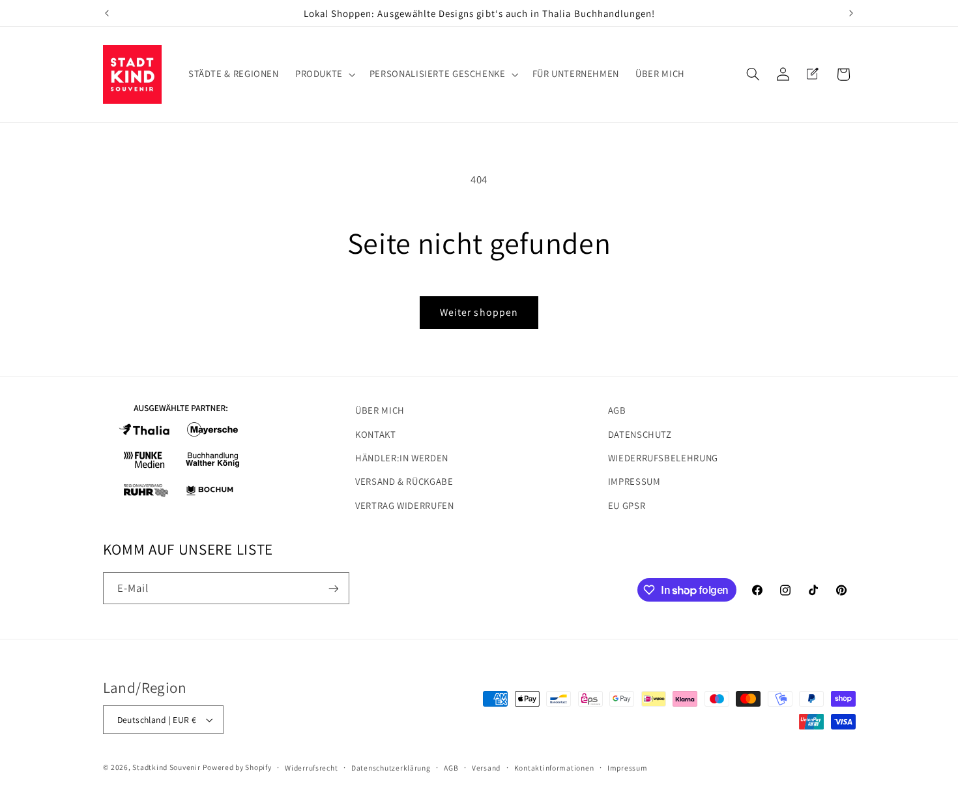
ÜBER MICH (380, 410)
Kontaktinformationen (554, 768)
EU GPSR (626, 505)
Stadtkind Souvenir (166, 767)
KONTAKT (375, 434)
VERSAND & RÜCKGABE (404, 481)
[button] (324, 74)
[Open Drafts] (812, 74)
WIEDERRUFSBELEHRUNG (663, 458)
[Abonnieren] (333, 588)
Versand (486, 768)
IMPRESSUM (634, 481)
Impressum (627, 768)
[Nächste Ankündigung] (851, 13)
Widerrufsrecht (311, 768)
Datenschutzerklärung (391, 768)
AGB (617, 410)
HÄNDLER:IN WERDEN (401, 458)
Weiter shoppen (479, 312)
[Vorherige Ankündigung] (107, 13)
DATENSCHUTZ (640, 434)
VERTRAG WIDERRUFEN (404, 505)
